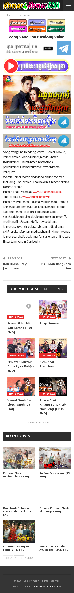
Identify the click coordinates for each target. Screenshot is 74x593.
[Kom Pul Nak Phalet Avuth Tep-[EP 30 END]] (55, 531)
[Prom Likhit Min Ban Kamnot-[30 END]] (21, 309)
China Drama (16, 355)
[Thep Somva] (53, 309)
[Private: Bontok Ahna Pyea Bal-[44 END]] (21, 347)
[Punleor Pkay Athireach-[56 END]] (19, 458)
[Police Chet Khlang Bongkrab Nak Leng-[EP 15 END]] (53, 386)
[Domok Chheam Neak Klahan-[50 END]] (55, 493)
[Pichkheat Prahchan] (53, 347)
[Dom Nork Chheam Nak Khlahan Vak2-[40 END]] (19, 493)
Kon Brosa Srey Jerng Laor (15, 266)
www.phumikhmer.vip (36, 196)
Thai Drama (16, 316)
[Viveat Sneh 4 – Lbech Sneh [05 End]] (21, 386)
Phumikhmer (39, 586)
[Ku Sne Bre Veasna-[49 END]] (55, 458)
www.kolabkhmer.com (47, 192)
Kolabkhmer (54, 586)
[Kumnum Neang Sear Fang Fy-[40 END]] (19, 531)
